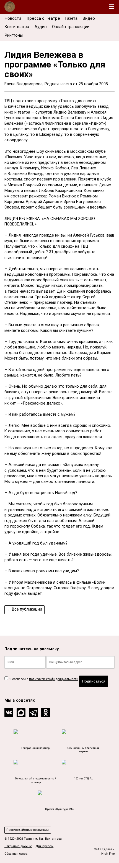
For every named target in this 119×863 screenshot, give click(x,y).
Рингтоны (14, 35)
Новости (13, 18)
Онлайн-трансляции (70, 26)
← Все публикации (24, 609)
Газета (71, 18)
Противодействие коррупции (27, 830)
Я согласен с (43, 679)
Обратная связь (15, 854)
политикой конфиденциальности (53, 679)
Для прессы (44, 846)
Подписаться (93, 681)
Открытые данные (18, 846)
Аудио (41, 26)
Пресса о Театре (43, 18)
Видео (89, 18)
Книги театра (17, 26)
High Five (108, 854)
